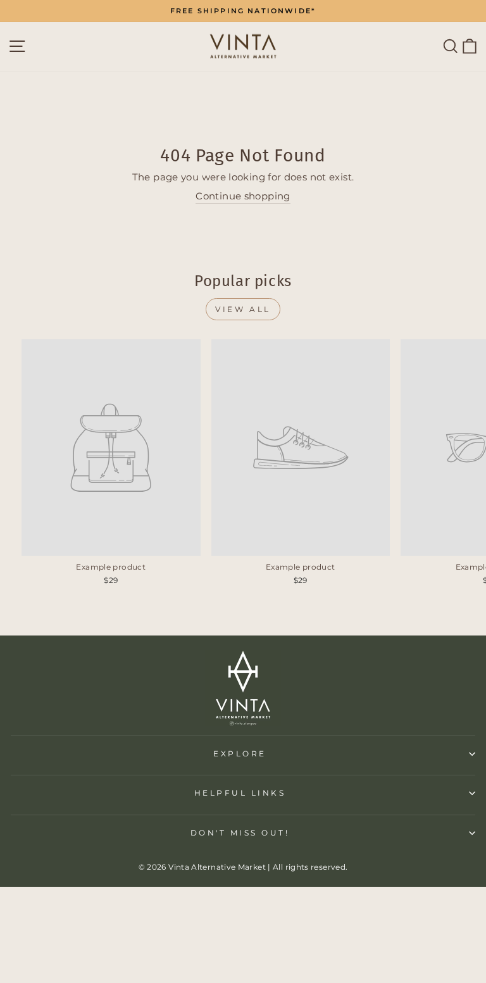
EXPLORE (239, 753)
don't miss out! (240, 833)
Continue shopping (243, 196)
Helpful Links (240, 793)
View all (243, 309)
